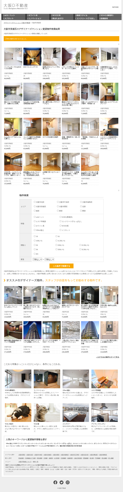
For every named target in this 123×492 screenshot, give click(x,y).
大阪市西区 (63, 206)
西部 (84, 211)
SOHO (15, 443)
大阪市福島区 (87, 202)
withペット (40, 217)
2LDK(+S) (85, 245)
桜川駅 (92, 458)
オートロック (35, 443)
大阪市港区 (56, 454)
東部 (60, 211)
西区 (72, 446)
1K (59, 236)
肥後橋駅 (86, 458)
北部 (84, 206)
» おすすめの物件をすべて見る (107, 357)
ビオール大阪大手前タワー (30, 446)
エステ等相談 (41, 221)
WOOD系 (65, 226)
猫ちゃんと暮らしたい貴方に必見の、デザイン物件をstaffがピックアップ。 (47, 427)
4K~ (37, 254)
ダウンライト (98, 443)
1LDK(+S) (61, 241)
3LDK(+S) (85, 249)
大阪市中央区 (64, 202)
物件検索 (115, 7)
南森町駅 (70, 458)
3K (37, 249)
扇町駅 (51, 458)
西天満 (76, 446)
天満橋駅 (63, 458)
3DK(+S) (61, 249)
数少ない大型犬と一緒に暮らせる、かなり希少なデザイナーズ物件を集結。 (17, 427)
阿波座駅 (21, 458)
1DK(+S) (39, 241)
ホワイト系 (40, 226)
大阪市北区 (40, 202)
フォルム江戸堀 (44, 446)
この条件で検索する (61, 265)
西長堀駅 (39, 458)
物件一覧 (35, 461)
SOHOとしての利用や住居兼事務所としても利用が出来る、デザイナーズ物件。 (18, 394)
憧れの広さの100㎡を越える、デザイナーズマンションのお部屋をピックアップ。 (76, 394)
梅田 (64, 446)
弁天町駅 (56, 458)
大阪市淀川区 (85, 454)
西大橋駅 (104, 458)
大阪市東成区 (94, 454)
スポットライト (88, 443)
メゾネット (66, 230)
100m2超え (40, 230)
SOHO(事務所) (67, 217)
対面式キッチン (54, 446)
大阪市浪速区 (41, 206)
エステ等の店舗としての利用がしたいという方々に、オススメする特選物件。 (103, 394)
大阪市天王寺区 (74, 454)
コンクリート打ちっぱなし (72, 221)
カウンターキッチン (46, 443)
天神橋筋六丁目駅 (30, 458)
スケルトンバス (78, 443)
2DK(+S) (61, 245)
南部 (37, 211)
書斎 (61, 446)
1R (37, 236)
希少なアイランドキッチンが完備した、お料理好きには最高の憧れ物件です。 (103, 427)
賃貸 (80, 446)
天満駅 (46, 458)
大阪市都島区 (103, 454)
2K (37, 245)
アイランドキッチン (24, 443)
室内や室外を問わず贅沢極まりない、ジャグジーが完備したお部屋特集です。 (75, 427)
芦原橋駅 (97, 458)
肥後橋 (68, 446)
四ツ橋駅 (111, 458)
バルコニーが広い (15, 446)
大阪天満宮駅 (78, 458)
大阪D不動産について (24, 461)
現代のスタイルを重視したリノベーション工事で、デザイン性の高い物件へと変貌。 (46, 394)
